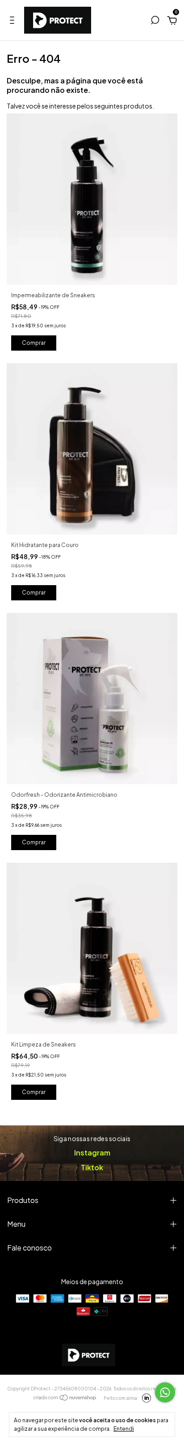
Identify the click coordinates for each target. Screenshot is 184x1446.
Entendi (123, 1428)
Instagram (92, 1152)
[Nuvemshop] (65, 1398)
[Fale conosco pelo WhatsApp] (165, 1392)
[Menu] (14, 21)
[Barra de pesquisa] (154, 21)
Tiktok (92, 1167)
